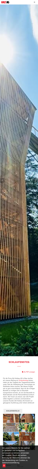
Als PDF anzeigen (29, 372)
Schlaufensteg (23, 380)
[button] (2, 180)
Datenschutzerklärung (10, 462)
